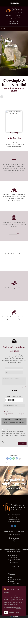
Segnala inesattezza (23, 452)
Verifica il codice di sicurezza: (14, 396)
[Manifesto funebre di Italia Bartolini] (14, 254)
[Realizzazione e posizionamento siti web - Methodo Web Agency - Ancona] (14, 616)
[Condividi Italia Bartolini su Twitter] (10, 459)
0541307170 (15, 561)
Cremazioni (12, 585)
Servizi (11, 581)
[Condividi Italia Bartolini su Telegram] (17, 459)
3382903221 (15, 563)
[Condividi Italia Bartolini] (20, 459)
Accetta (5, 612)
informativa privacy (12, 429)
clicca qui (18, 607)
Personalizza (11, 612)
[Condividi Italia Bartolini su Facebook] (7, 459)
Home (10, 578)
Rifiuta (17, 612)
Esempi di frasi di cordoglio (18, 387)
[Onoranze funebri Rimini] (14, 13)
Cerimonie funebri (14, 583)
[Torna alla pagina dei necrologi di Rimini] (14, 97)
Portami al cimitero (13, 234)
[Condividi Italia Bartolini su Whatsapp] (13, 459)
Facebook (13, 525)
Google (15, 525)
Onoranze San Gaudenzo (15, 579)
